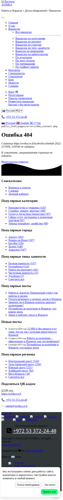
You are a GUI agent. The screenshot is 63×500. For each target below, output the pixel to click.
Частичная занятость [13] (23, 272)
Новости (13, 82)
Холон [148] (15, 246)
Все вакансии (23, 32)
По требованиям (25, 63)
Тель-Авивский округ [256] (24, 364)
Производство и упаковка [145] (27, 207)
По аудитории (23, 57)
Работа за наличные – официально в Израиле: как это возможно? (34, 340)
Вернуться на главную (14, 161)
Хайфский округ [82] (21, 370)
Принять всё (49, 492)
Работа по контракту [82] (23, 269)
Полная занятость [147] (22, 263)
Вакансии (14, 28)
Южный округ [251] (20, 367)
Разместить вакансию (23, 103)
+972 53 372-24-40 (16, 116)
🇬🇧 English (22, 123)
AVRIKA (6, 4)
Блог (11, 79)
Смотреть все (16, 279)
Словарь (13, 85)
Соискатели (15, 76)
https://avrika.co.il (11, 393)
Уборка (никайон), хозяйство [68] (28, 223)
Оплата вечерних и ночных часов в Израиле (34, 299)
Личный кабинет (18, 193)
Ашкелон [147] (17, 249)
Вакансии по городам (28, 44)
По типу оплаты (25, 60)
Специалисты (16, 73)
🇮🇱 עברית (35, 123)
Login (5, 413)
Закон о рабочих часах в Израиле (28, 314)
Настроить (50, 484)
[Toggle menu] (2, 17)
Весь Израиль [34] (19, 373)
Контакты (14, 70)
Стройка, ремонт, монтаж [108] (27, 210)
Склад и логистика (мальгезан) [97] (29, 213)
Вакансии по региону (28, 41)
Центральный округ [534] (23, 361)
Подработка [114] (18, 266)
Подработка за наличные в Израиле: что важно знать (33, 346)
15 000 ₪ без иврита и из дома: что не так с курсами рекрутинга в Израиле (32, 331)
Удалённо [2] (16, 276)
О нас (11, 25)
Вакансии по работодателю (31, 54)
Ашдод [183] (15, 236)
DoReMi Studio (34, 450)
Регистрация (15, 95)
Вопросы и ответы (19, 187)
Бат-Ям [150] (16, 243)
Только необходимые (28, 484)
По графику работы (27, 66)
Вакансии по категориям (30, 38)
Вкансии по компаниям (29, 51)
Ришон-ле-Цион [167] (21, 240)
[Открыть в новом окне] (8, 416)
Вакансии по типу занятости (32, 47)
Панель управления (20, 98)
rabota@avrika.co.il (16, 406)
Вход (11, 91)
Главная (13, 22)
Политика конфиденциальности (24, 464)
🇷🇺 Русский (8, 123)
